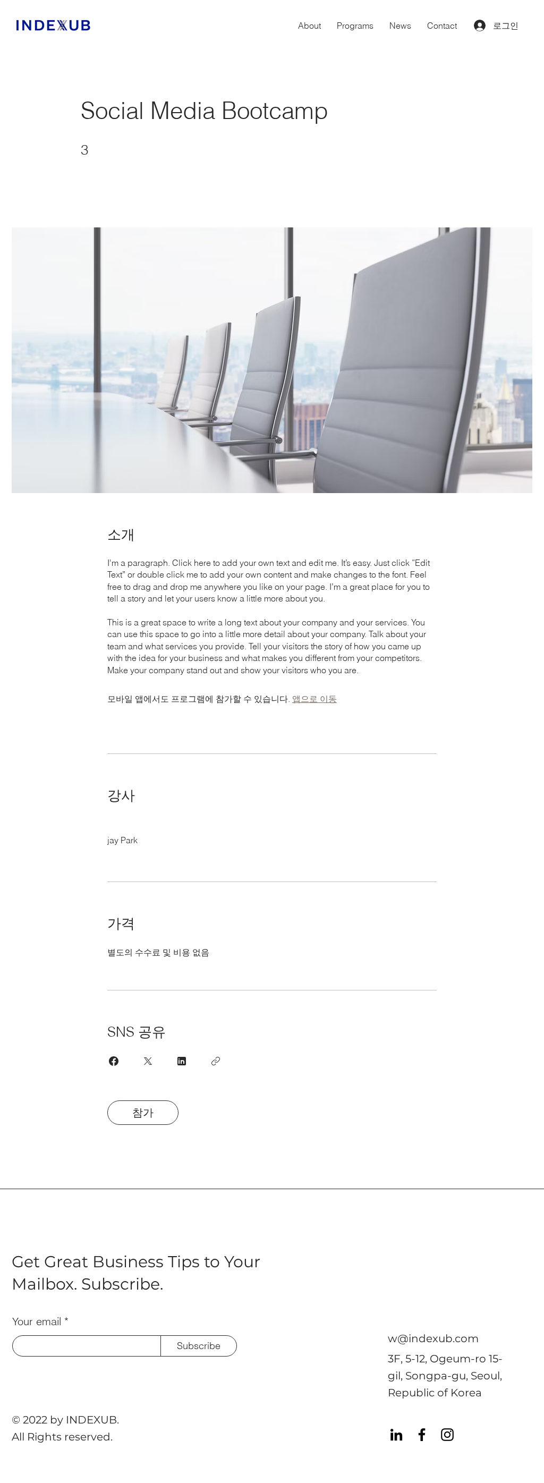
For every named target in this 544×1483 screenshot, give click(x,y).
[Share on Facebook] (113, 1061)
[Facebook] (421, 1434)
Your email (36, 1321)
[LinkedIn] (396, 1434)
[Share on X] (147, 1061)
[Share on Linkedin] (181, 1061)
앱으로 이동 (314, 698)
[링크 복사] (215, 1061)
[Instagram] (447, 1434)
